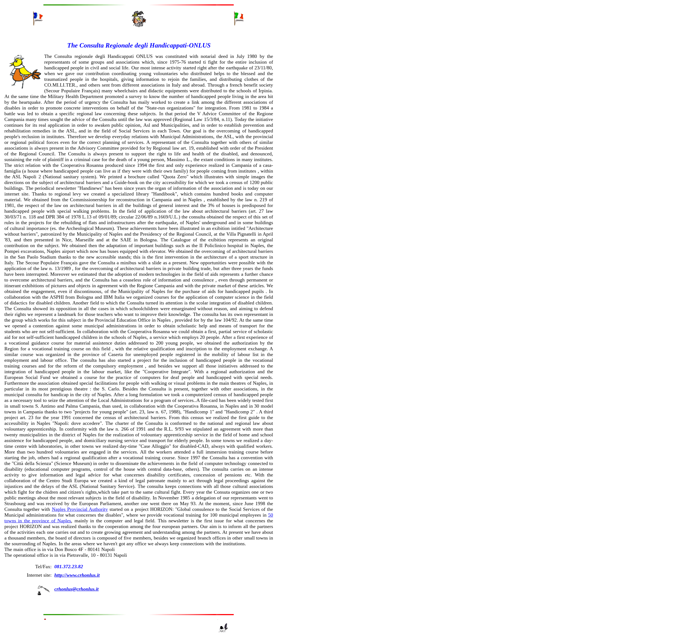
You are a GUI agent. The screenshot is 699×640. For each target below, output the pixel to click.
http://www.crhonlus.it (77, 575)
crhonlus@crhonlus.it (76, 589)
